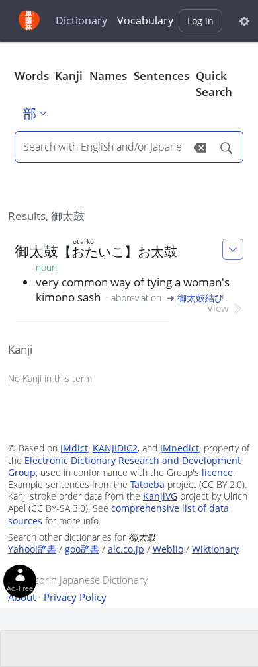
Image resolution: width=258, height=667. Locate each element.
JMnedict (179, 448)
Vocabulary (145, 20)
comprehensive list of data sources (118, 514)
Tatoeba (147, 484)
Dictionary (81, 20)
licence (217, 472)
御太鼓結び (200, 298)
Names (108, 75)
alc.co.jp (126, 549)
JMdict (74, 448)
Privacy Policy (75, 597)
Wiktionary (215, 549)
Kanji (69, 75)
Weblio (168, 549)
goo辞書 (82, 549)
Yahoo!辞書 (32, 549)
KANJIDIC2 (115, 448)
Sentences (161, 75)
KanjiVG (160, 496)
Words (32, 75)
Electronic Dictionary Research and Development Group (124, 466)
